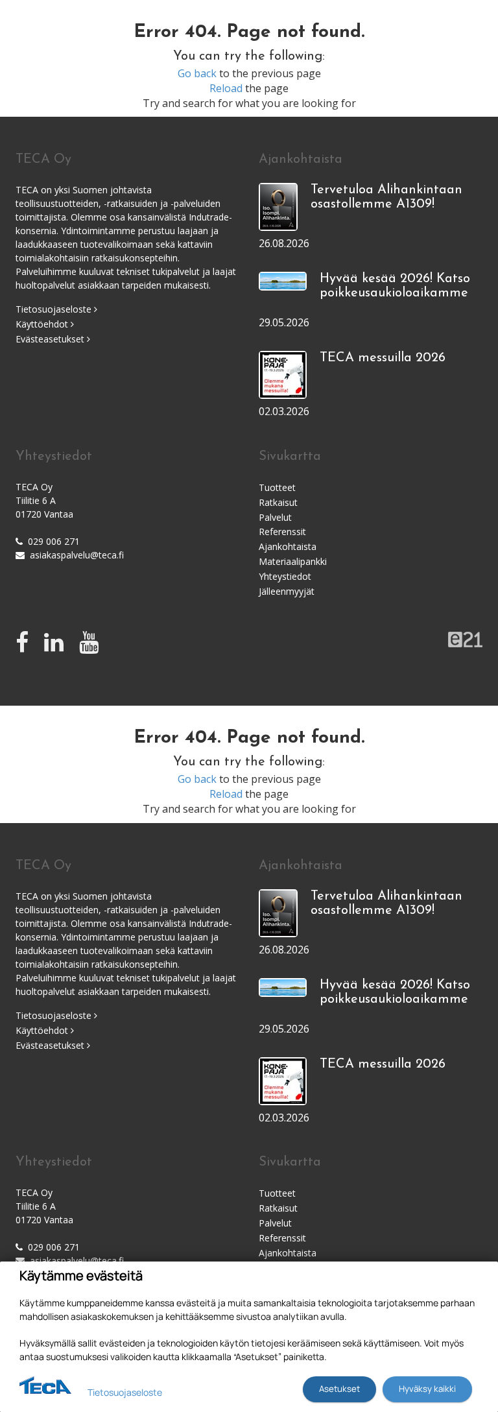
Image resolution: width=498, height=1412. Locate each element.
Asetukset (339, 1388)
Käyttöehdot (43, 324)
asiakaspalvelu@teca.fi (77, 555)
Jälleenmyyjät (286, 591)
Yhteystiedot (285, 576)
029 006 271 (54, 541)
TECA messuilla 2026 (382, 358)
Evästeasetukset (51, 339)
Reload (226, 88)
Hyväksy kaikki (427, 1388)
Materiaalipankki (293, 561)
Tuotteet (277, 487)
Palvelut (275, 517)
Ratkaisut (278, 502)
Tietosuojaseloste (55, 309)
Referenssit (282, 531)
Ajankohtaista (287, 546)
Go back (197, 73)
